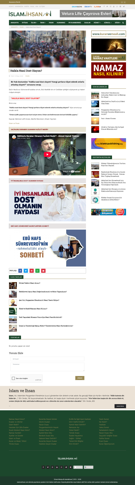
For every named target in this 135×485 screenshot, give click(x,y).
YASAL (32, 6)
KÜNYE (11, 6)
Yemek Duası (74, 433)
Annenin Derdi (14, 2)
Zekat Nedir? (74, 430)
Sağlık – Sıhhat (75, 438)
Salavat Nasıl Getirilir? (48, 438)
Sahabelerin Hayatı (106, 430)
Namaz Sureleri (15, 433)
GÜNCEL (107, 22)
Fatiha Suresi (104, 438)
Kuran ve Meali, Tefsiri (17, 441)
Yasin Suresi (104, 419)
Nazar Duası (44, 425)
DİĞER (117, 22)
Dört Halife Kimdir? (76, 422)
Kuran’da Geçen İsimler (48, 419)
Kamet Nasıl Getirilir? (77, 425)
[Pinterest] (120, 6)
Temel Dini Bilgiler (76, 441)
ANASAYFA (15, 22)
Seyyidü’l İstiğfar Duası (108, 436)
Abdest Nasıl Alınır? (47, 430)
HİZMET (97, 22)
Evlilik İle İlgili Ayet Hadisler (80, 419)
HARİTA (26, 6)
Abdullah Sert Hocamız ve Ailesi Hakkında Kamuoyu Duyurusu (113, 190)
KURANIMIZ (61, 22)
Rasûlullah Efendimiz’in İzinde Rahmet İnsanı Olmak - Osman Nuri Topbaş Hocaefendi (113, 174)
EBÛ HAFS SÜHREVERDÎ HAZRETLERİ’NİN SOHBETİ (30, 226)
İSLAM (33, 22)
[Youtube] (114, 6)
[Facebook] (104, 6)
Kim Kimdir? (74, 444)
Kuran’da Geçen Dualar (48, 441)
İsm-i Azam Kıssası (108, 118)
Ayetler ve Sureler (16, 436)
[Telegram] (123, 6)
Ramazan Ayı (74, 427)
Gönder (79, 378)
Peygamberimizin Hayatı (48, 427)
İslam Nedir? (14, 425)
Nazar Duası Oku (106, 433)
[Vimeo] (66, 467)
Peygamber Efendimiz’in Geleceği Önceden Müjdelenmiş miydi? (113, 112)
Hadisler (102, 425)
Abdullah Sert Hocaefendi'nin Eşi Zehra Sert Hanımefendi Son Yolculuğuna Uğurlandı (113, 182)
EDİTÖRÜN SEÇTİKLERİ (101, 157)
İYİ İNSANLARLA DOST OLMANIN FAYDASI (27, 181)
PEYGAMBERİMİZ (75, 22)
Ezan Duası (103, 441)
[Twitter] (107, 6)
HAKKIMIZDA (19, 6)
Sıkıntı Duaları (44, 422)
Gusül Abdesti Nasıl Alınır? (19, 430)
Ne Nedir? (103, 422)
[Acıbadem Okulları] (108, 213)
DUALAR (87, 22)
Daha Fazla (120, 406)
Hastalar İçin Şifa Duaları (19, 427)
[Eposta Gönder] (43, 271)
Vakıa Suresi (104, 427)
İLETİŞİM (42, 6)
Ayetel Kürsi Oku (45, 433)
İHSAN (51, 22)
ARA (36, 6)
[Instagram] (111, 6)
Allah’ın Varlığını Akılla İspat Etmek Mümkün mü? (112, 128)
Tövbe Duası (14, 444)
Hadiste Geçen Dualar (47, 444)
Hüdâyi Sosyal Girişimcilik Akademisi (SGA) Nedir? (111, 199)
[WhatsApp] (117, 6)
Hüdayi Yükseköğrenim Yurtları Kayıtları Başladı (113, 164)
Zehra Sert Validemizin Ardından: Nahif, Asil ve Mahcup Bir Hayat (113, 95)
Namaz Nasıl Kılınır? (17, 419)
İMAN (42, 22)
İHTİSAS (25, 22)
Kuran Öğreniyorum (106, 444)
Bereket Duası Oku (46, 436)
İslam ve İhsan (14, 123)
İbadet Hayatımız (76, 436)
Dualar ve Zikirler (16, 422)
